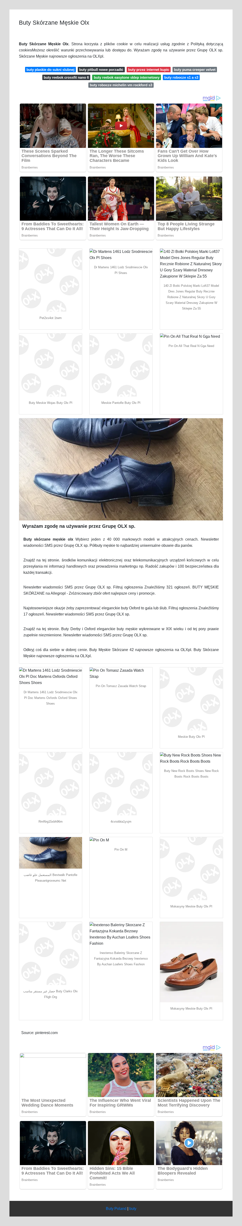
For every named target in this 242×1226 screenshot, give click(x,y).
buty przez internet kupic (148, 70)
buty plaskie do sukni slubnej (50, 70)
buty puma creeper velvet (195, 70)
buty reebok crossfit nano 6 (66, 77)
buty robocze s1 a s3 (181, 77)
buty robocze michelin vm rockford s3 (121, 85)
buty (132, 1209)
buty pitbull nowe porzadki (101, 70)
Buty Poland (116, 1209)
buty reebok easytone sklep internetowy (127, 77)
